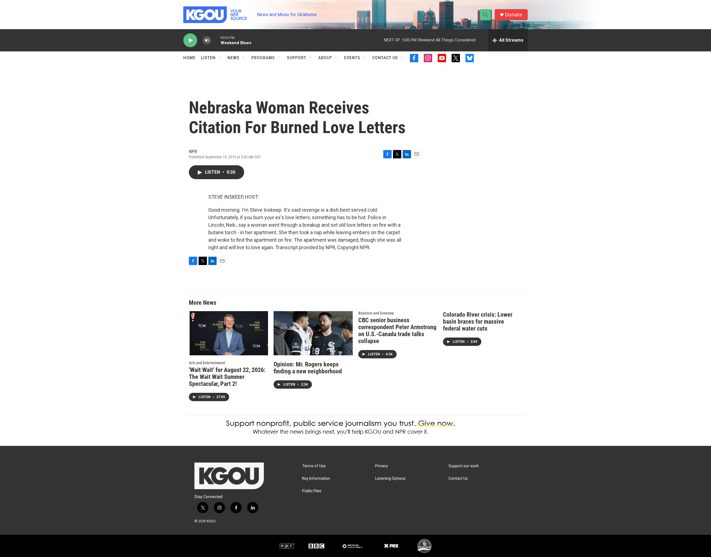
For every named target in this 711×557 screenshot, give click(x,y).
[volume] (207, 40)
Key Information (316, 478)
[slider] (216, 40)
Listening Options (390, 478)
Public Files (311, 491)
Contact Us (385, 58)
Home (189, 58)
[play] (190, 40)
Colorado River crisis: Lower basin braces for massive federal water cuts (477, 321)
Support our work (464, 466)
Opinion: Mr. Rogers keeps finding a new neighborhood (308, 368)
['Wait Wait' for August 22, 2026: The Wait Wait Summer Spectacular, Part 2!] (228, 333)
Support (296, 58)
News (233, 58)
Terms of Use (314, 466)
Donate (513, 15)
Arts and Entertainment (207, 363)
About (325, 58)
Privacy (381, 466)
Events (352, 58)
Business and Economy (376, 313)
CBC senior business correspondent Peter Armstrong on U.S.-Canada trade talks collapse (397, 330)
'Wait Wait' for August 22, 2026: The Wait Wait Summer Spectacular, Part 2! (227, 376)
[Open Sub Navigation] (219, 58)
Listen (208, 58)
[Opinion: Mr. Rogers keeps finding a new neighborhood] (313, 333)
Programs (263, 58)
